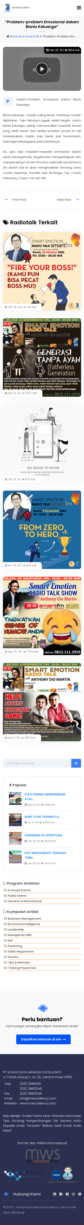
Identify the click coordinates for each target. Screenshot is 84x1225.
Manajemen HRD (20, 935)
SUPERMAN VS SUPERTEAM (43, 835)
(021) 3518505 (30, 1083)
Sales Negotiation (21, 951)
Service (13, 957)
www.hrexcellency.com (38, 1103)
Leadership (16, 929)
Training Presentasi (22, 968)
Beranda (16, 36)
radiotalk (32, 36)
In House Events (19, 890)
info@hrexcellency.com (38, 1098)
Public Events (17, 896)
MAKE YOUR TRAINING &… (43, 817)
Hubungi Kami (26, 1194)
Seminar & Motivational (25, 901)
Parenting (15, 946)
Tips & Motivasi (18, 962)
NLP (10, 940)
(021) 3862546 (31, 1088)
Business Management (24, 918)
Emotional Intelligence (24, 924)
